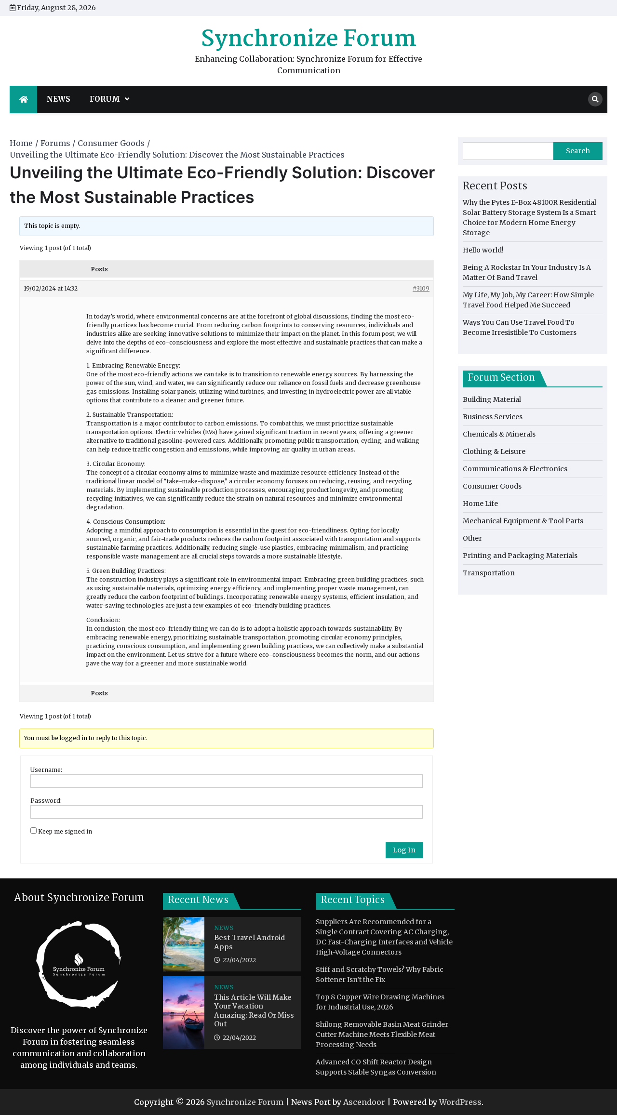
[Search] (595, 99)
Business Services (493, 416)
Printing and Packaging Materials (520, 555)
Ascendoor (364, 1102)
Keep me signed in (65, 831)
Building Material (492, 399)
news (58, 99)
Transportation (489, 573)
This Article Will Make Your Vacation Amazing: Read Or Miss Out (254, 1011)
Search (578, 150)
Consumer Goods (492, 486)
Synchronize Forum (308, 39)
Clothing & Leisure (494, 451)
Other (472, 538)
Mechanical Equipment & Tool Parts (523, 521)
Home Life (480, 503)
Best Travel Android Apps (249, 943)
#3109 (421, 288)
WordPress (460, 1102)
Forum (105, 99)
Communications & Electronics (515, 469)
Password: (46, 800)
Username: (46, 769)
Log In (404, 850)
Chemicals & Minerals (499, 434)
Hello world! (483, 250)
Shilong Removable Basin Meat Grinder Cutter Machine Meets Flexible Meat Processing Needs (382, 1034)
